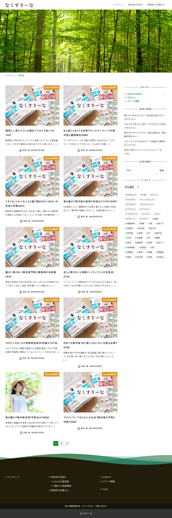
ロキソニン (131, 218)
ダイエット (145, 209)
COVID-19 (131, 194)
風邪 (129, 257)
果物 (141, 233)
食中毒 (140, 257)
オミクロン (131, 204)
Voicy (105, 489)
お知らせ (131, 97)
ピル (158, 213)
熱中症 (159, 233)
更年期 (130, 233)
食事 (150, 257)
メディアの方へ (88, 506)
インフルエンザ (148, 199)
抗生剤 (141, 228)
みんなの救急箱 (61, 481)
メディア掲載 (133, 100)
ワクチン (145, 218)
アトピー (155, 194)
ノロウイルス (132, 213)
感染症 (130, 228)
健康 (156, 218)
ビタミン (146, 213)
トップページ (13, 477)
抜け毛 (153, 228)
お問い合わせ (101, 506)
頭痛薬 (161, 252)
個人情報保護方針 (72, 506)
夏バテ (160, 223)
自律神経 (131, 247)
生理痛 (140, 237)
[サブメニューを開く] (165, 94)
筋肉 (129, 242)
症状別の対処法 (134, 93)
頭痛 (150, 252)
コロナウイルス (147, 204)
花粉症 (143, 247)
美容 (150, 242)
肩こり (160, 242)
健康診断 (131, 223)
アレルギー (131, 199)
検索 (162, 170)
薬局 (141, 252)
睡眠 (158, 237)
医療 (142, 223)
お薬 (144, 194)
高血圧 (161, 257)
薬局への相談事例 (62, 485)
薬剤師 (130, 252)
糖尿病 (140, 242)
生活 (129, 237)
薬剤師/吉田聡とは (60, 490)
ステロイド (131, 209)
